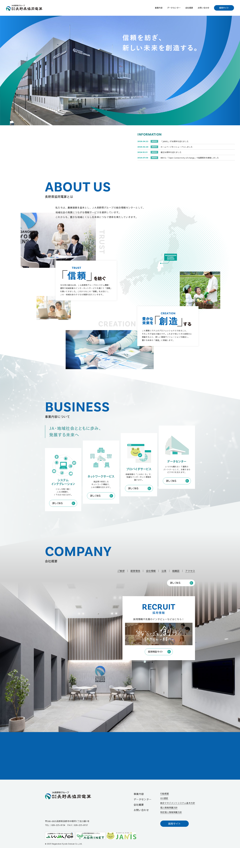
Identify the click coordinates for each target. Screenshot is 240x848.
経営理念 (135, 570)
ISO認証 (164, 798)
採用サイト (224, 8)
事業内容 (159, 8)
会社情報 (151, 570)
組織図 (176, 570)
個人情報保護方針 (169, 807)
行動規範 (164, 793)
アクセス (190, 570)
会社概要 (189, 8)
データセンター (174, 8)
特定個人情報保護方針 (171, 812)
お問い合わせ (203, 8)
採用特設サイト (155, 652)
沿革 (164, 570)
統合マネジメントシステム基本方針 (177, 802)
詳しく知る (57, 503)
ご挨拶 (121, 570)
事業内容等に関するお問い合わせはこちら (115, 762)
